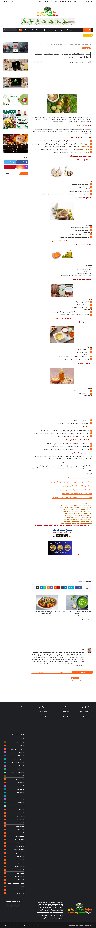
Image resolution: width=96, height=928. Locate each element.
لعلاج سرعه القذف (42, 1)
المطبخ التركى (14, 782)
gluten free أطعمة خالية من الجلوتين (14, 883)
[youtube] (77, 666)
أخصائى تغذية (14, 742)
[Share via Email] (37, 587)
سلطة (65, 30)
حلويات (78, 30)
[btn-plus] (38, 62)
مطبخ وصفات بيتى (74, 925)
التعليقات (7, 173)
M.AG (83, 649)
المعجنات (49, 30)
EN (47, 34)
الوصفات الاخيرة (24, 173)
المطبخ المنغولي (14, 796)
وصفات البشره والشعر (75, 44)
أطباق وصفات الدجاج (14, 759)
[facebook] (4, 1)
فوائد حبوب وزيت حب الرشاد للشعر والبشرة (80, 478)
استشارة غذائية (34, 30)
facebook (79, 587)
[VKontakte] (51, 587)
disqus (61, 672)
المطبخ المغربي (14, 792)
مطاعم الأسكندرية (14, 839)
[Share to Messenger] (41, 587)
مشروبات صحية (14, 833)
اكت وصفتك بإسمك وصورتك (14, 762)
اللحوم (72, 30)
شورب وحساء (14, 823)
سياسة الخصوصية (63, 1)
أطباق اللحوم (14, 756)
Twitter (71, 587)
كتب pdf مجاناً (14, 829)
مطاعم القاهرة (14, 846)
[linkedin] (66, 587)
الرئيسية (86, 30)
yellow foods (14, 893)
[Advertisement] (61, 79)
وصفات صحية (14, 873)
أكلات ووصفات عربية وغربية (13, 772)
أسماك (42, 30)
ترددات (14, 806)
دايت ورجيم (14, 813)
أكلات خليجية (14, 766)
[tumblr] (10, 1)
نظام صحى (57, 30)
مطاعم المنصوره (14, 853)
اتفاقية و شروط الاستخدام (77, 1)
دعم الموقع (49, 1)
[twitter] (7, 1)
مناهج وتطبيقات (14, 860)
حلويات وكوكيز (14, 809)
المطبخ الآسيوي (14, 776)
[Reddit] (55, 587)
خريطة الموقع (56, 1)
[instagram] (15, 1)
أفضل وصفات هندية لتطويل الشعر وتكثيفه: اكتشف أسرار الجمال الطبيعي (53, 44)
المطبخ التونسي (14, 786)
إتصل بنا (69, 1)
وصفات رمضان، (14, 870)
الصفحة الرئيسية (86, 44)
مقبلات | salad (14, 856)
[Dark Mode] (20, 30)
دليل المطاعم (14, 816)
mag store (14, 890)
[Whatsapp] (44, 587)
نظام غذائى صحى (13, 863)
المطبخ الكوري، (14, 789)
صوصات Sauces (14, 826)
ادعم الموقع (6, 925)
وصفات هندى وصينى (14, 876)
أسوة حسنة (14, 752)
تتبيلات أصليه (14, 803)
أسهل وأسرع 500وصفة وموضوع (14, 749)
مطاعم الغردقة (14, 843)
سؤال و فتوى (14, 819)
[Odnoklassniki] (48, 587)
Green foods (14, 886)
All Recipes (14, 880)
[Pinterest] (58, 587)
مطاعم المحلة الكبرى (14, 850)
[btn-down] (34, 62)
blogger (83, 672)
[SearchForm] (4, 30)
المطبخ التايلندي (14, 779)
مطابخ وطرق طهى (14, 836)
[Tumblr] (62, 587)
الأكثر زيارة (16, 173)
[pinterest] (13, 1)
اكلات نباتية (14, 769)
